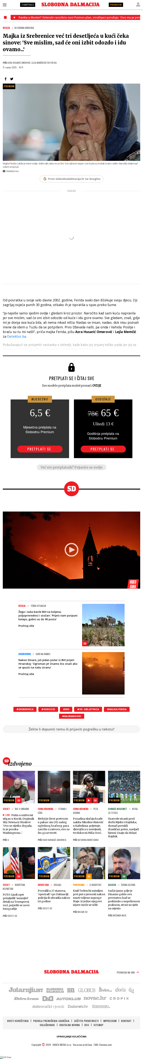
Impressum (110, 1021)
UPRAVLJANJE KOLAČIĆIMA (71, 1036)
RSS (86, 1025)
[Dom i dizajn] (48, 998)
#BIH (66, 709)
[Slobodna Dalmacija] (70, 4)
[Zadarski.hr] (78, 1006)
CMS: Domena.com (103, 1045)
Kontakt (126, 1021)
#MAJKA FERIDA (117, 709)
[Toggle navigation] (4, 4)
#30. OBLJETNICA (88, 709)
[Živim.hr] (105, 990)
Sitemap (98, 1025)
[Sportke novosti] (71, 990)
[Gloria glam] (131, 990)
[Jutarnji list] (25, 990)
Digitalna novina (69, 1025)
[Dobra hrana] (26, 998)
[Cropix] (119, 998)
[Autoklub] (68, 998)
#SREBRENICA (25, 709)
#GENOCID (48, 709)
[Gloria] (120, 990)
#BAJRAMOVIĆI (71, 716)
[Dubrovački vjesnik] (48, 1006)
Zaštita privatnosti (86, 1021)
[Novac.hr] (95, 998)
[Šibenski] (101, 1006)
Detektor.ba (16, 336)
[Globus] (87, 990)
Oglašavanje (47, 1025)
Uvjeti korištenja (18, 1021)
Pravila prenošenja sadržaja (51, 1021)
